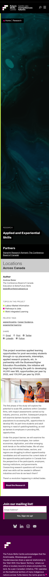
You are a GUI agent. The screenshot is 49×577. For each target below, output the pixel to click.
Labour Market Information (17, 306)
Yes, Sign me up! (25, 516)
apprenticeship (9, 322)
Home (8, 21)
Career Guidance (25, 322)
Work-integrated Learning (16, 312)
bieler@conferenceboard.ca (15, 289)
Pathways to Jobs (13, 309)
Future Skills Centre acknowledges (22, 554)
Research (17, 21)
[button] (45, 574)
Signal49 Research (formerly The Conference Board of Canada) (23, 254)
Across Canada (14, 268)
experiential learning (12, 325)
